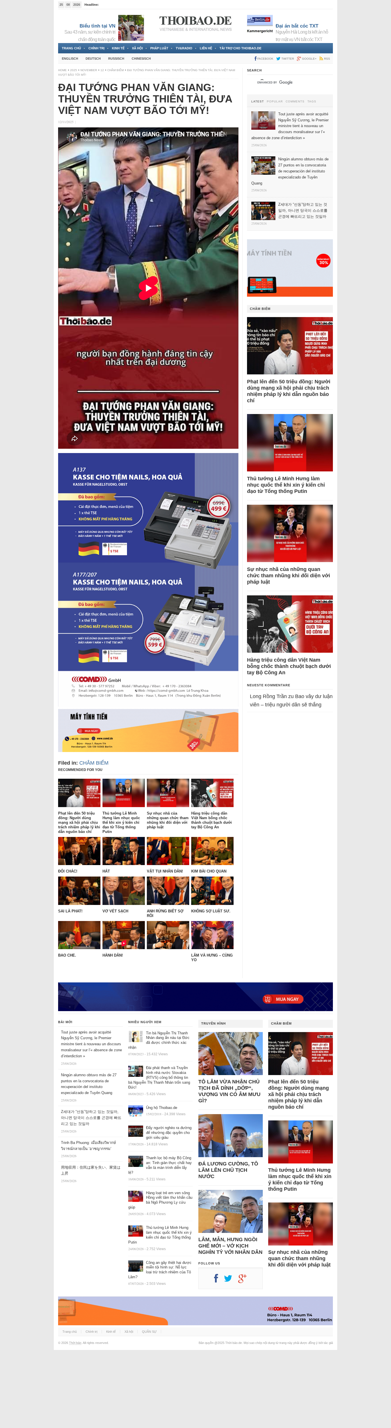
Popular (275, 101)
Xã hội (137, 48)
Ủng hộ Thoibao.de (161, 1108)
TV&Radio (184, 48)
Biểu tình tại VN (97, 26)
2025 (73, 70)
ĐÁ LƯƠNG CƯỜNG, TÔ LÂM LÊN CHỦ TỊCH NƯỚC (228, 1170)
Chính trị (96, 48)
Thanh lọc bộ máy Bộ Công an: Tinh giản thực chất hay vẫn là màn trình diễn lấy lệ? (160, 1165)
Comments (295, 101)
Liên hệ (206, 48)
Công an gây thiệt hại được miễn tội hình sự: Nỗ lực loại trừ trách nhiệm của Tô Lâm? (159, 1269)
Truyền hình (213, 1023)
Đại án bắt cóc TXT (297, 26)
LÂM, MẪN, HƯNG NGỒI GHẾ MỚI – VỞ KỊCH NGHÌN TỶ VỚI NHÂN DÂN (230, 1246)
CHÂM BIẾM (115, 70)
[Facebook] (219, 1280)
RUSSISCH (116, 58)
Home (62, 70)
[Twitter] (231, 1280)
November (88, 70)
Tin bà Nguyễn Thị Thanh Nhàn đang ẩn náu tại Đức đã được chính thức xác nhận (158, 1040)
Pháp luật (159, 48)
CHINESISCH (141, 58)
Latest (257, 101)
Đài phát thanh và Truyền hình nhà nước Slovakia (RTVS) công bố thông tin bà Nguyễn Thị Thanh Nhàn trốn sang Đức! (159, 1077)
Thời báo (75, 1343)
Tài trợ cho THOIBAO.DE (240, 48)
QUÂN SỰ (149, 1331)
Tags (311, 101)
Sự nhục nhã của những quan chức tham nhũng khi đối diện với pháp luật (288, 575)
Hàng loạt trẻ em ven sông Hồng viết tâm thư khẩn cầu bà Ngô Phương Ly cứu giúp (160, 1200)
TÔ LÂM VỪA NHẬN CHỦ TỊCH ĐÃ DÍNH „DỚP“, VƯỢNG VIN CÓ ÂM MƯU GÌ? (229, 1091)
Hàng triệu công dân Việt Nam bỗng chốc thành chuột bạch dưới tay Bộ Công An (289, 666)
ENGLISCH (70, 58)
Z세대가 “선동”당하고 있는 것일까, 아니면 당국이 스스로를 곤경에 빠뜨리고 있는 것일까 (91, 1118)
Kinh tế (118, 48)
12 (102, 70)
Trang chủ (71, 48)
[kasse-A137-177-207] (148, 705)
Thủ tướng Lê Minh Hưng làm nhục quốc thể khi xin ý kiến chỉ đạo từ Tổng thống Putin (286, 485)
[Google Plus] (245, 1280)
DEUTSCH (93, 58)
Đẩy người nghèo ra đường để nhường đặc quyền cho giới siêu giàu (168, 1133)
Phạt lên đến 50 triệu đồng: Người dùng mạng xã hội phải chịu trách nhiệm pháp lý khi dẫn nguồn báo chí (288, 391)
